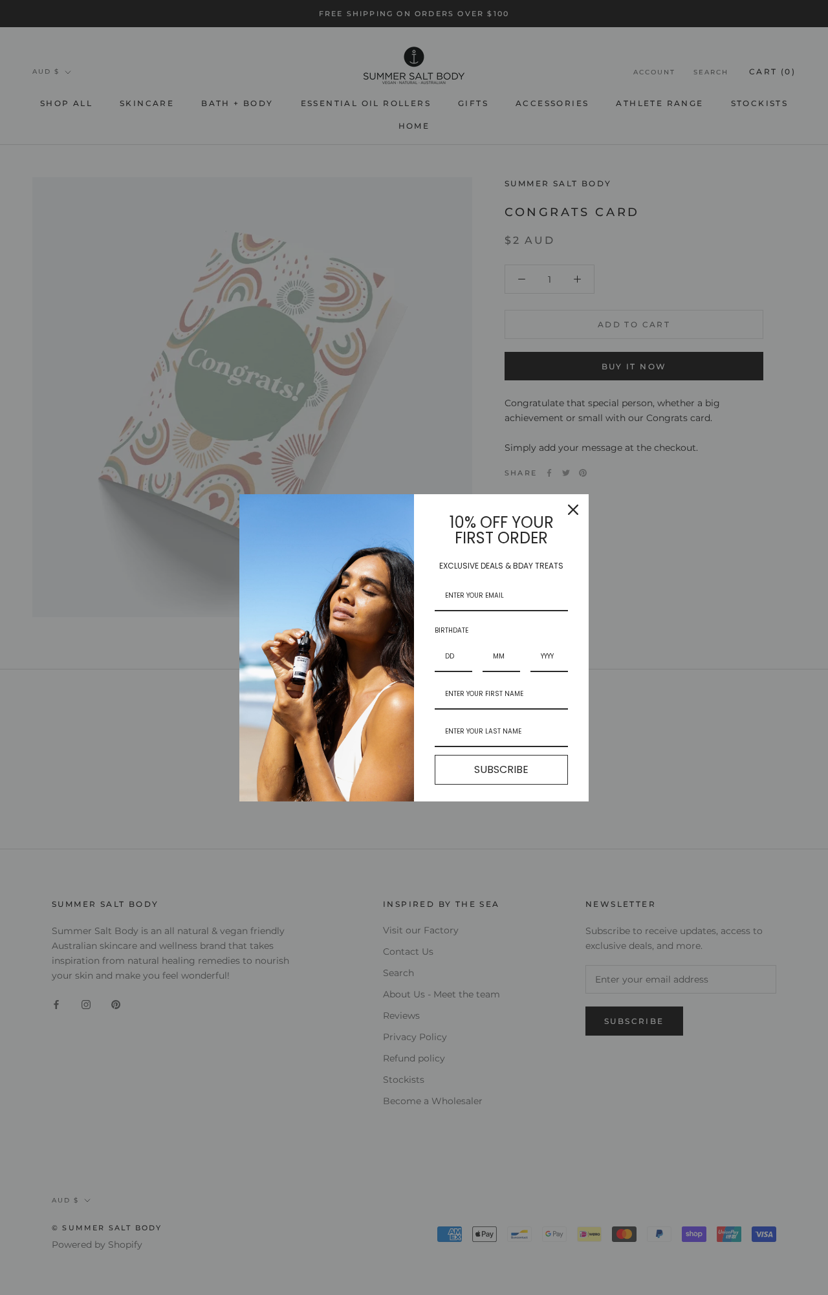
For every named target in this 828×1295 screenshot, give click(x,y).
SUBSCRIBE (501, 769)
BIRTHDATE (451, 630)
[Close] (573, 509)
